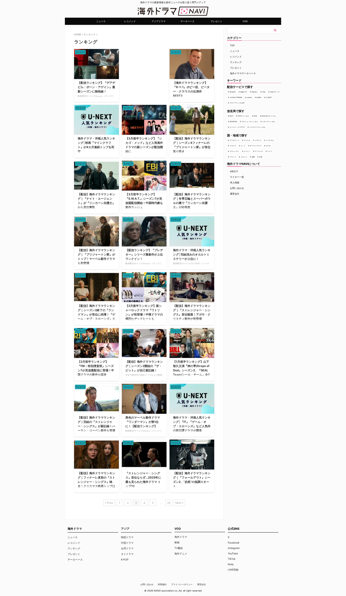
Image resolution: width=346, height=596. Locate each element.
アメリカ (247, 140)
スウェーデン (234, 151)
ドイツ (269, 151)
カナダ (268, 146)
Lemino (249, 97)
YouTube (233, 553)
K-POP (124, 559)
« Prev (109, 502)
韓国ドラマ (127, 537)
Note (231, 564)
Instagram (234, 548)
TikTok (232, 558)
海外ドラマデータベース (243, 73)
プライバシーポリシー (182, 584)
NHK (255, 116)
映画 (176, 542)
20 (168, 502)
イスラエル (270, 140)
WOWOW (233, 122)
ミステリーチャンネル (257, 127)
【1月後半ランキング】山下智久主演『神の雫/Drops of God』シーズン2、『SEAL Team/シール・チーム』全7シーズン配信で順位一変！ (191, 370)
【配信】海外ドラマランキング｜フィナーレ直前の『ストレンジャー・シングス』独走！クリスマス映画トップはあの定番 (96, 481)
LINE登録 (233, 569)
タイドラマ (127, 553)
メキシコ (244, 157)
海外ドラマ (180, 536)
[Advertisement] (140, 71)
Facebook (233, 542)
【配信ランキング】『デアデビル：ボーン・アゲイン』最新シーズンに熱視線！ (96, 87)
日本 (260, 157)
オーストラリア (255, 146)
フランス (233, 157)
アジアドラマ (159, 21)
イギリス (258, 140)
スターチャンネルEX (237, 103)
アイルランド (234, 140)
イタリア (233, 146)
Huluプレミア (275, 92)
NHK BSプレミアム (268, 116)
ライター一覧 (237, 176)
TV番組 (178, 548)
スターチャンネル (268, 122)
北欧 (253, 157)
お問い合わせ (237, 188)
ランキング (236, 62)
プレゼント (216, 21)
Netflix (258, 97)
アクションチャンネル (249, 122)
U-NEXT (269, 97)
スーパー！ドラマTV (237, 127)
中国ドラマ (127, 542)
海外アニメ (180, 553)
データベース (187, 21)
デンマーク (259, 151)
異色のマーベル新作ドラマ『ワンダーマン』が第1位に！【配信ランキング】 (142, 422)
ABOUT (234, 171)
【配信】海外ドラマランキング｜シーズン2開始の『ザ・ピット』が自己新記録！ (144, 366)
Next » (179, 502)
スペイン (247, 151)
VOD (245, 21)
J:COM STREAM (236, 97)
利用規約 (162, 584)
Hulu (263, 92)
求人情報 (234, 182)
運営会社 (234, 193)
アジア (125, 528)
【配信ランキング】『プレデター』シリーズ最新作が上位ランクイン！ (144, 254)
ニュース (101, 21)
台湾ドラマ (127, 548)
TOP (232, 45)
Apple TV (243, 92)
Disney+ (255, 92)
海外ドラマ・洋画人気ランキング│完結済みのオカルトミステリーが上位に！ (191, 254)
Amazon (233, 92)
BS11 (231, 116)
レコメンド (130, 21)
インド (243, 146)
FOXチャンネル (243, 116)
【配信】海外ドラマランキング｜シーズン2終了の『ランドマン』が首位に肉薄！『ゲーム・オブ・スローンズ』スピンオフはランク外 (96, 314)
